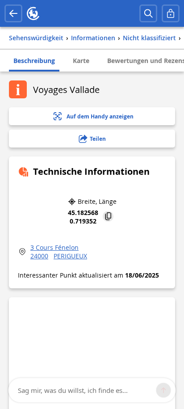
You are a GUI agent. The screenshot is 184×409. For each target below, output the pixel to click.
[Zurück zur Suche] (13, 13)
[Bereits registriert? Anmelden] (171, 13)
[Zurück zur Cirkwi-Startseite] (33, 13)
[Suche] (148, 13)
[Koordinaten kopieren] (108, 217)
